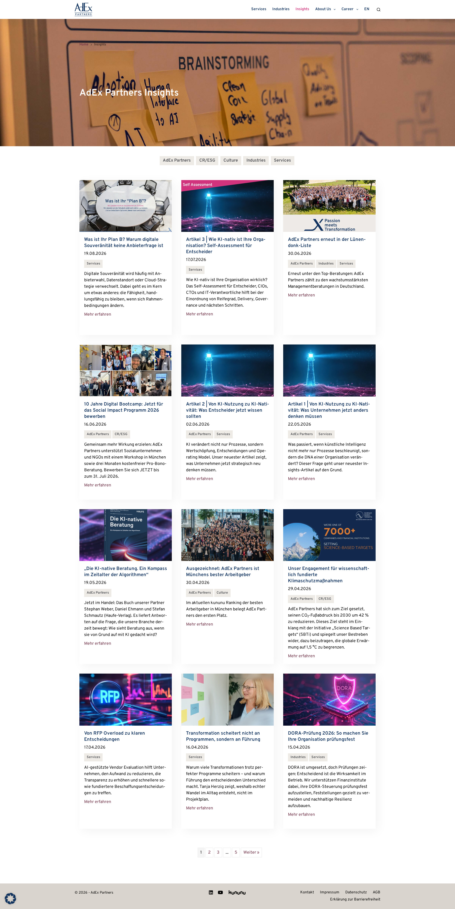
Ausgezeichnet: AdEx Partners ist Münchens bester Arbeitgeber (222, 572)
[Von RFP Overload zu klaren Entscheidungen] (125, 699)
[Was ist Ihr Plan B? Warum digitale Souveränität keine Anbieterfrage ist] (125, 206)
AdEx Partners (177, 160)
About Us (323, 9)
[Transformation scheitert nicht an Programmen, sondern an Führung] (227, 699)
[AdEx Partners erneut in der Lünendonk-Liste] (329, 206)
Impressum (329, 893)
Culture (230, 160)
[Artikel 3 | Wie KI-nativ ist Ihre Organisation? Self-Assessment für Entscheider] (227, 206)
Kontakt (307, 893)
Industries (281, 9)
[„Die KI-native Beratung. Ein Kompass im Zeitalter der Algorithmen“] (125, 535)
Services (258, 9)
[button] (10, 898)
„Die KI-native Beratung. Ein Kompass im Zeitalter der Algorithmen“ (125, 572)
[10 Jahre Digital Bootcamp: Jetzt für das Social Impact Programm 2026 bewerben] (125, 370)
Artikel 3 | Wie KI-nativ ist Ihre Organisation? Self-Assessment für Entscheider (225, 246)
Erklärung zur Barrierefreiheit (355, 900)
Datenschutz (356, 893)
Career (347, 9)
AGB (376, 893)
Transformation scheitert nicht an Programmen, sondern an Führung (223, 736)
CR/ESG (207, 160)
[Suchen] (378, 9)
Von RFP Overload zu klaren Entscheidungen (114, 736)
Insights (302, 9)
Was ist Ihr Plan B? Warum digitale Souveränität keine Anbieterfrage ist (123, 243)
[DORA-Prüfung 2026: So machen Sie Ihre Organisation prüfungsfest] (329, 699)
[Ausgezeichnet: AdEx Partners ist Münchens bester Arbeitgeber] (227, 535)
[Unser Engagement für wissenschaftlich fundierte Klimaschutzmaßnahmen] (329, 535)
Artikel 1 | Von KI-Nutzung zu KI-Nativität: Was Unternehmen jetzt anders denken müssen (329, 410)
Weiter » (251, 852)
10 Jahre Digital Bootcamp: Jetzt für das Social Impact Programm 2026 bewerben (123, 410)
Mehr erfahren (97, 314)
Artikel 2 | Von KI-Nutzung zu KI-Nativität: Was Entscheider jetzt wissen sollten (227, 410)
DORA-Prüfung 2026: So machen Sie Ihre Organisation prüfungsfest (328, 736)
